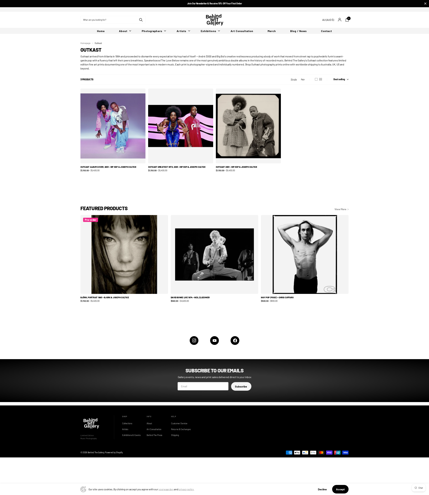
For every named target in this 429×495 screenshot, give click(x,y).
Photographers (152, 31)
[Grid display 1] (316, 79)
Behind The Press (154, 435)
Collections (127, 423)
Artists (181, 31)
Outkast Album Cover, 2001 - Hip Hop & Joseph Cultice (108, 167)
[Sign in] (340, 19)
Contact (326, 31)
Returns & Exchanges (180, 429)
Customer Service (179, 423)
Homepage (85, 43)
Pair (303, 79)
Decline (322, 489)
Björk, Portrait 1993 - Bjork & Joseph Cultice (104, 297)
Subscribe (241, 386)
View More (340, 209)
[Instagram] (194, 340)
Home (101, 31)
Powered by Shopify (114, 452)
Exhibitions (208, 31)
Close (425, 3)
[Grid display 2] (320, 79)
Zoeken (140, 19)
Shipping (175, 435)
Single (294, 79)
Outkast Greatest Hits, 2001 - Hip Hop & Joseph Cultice (177, 167)
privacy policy (186, 489)
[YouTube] (214, 340)
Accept (340, 489)
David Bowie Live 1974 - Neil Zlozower (190, 297)
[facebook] (235, 340)
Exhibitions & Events (131, 435)
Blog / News (298, 31)
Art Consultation (242, 31)
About (123, 31)
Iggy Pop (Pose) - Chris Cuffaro (277, 297)
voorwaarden (166, 489)
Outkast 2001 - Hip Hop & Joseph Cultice (236, 167)
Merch (272, 31)
